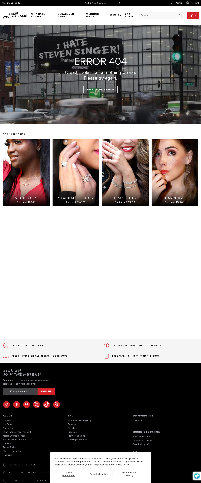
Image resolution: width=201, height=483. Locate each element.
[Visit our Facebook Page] (18, 404)
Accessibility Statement (15, 439)
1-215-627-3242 (39, 481)
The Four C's (139, 420)
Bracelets (73, 432)
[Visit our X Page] (38, 404)
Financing (7, 455)
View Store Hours (142, 437)
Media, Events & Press (14, 436)
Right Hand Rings (76, 436)
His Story (7, 424)
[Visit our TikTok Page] (48, 404)
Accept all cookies (99, 474)
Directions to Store (142, 440)
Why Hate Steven (38, 15)
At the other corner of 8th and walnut (35, 473)
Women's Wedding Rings (80, 420)
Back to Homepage (101, 89)
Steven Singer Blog (12, 451)
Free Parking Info (141, 444)
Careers (7, 443)
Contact (7, 420)
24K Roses (129, 15)
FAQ (135, 452)
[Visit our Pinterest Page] (28, 404)
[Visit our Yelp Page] (56, 404)
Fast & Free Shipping (95, 3)
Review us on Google (22, 465)
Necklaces (73, 428)
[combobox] (159, 15)
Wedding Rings (92, 15)
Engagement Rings (67, 15)
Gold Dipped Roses (78, 439)
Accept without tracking (129, 474)
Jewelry (115, 15)
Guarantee (8, 428)
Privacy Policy (122, 465)
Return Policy (9, 447)
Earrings (72, 424)
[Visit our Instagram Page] (8, 404)
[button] (193, 15)
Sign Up (46, 391)
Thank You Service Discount (17, 432)
